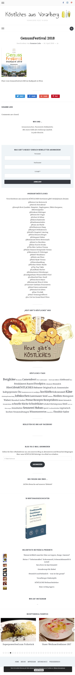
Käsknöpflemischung (8, 396)
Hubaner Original (43, 387)
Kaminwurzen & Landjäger (31, 392)
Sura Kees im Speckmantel (46, 565)
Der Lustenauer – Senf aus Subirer (48, 380)
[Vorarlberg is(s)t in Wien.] (37, 13)
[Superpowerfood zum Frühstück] (18, 629)
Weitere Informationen (59, 668)
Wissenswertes (38, 411)
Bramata (19, 380)
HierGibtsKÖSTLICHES (19, 387)
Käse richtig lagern (46, 587)
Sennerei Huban (33, 407)
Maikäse (50, 396)
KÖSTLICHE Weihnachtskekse (47, 582)
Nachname (37, 163)
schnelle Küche (20, 403)
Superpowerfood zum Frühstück (18, 644)
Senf (65, 404)
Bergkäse (9, 379)
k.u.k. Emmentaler (60, 388)
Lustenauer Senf (38, 396)
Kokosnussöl (58, 392)
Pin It (56, 96)
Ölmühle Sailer (61, 411)
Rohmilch (67, 400)
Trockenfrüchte (53, 408)
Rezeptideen (51, 399)
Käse (69, 391)
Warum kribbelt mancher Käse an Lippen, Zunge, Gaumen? (47, 555)
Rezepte (38, 399)
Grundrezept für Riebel (47, 569)
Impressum (32, 662)
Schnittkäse (36, 403)
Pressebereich (54, 662)
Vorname (37, 154)
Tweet (22, 96)
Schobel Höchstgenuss (52, 404)
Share (33, 96)
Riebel (60, 400)
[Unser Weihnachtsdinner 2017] (56, 629)
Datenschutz (42, 662)
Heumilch (57, 384)
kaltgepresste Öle (12, 392)
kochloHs (46, 391)
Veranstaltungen (21, 412)
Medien (57, 395)
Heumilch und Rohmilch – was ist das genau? (47, 574)
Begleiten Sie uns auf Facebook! (37, 424)
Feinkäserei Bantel (24, 383)
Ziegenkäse (50, 412)
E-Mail (37, 171)
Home (17, 662)
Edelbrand (64, 380)
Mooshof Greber (18, 400)
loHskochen (22, 395)
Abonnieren (37, 464)
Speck (45, 408)
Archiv (23, 662)
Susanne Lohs (35, 43)
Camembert (29, 379)
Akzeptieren (39, 670)
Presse (29, 399)
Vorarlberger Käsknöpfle (47, 578)
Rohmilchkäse (7, 404)
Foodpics (39, 383)
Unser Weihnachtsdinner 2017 (56, 644)
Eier (71, 380)
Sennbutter (17, 408)
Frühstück (48, 384)
